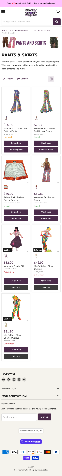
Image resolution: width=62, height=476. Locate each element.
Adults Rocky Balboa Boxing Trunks (14, 199)
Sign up (45, 417)
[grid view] (51, 79)
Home (4, 30)
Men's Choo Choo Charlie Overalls (12, 336)
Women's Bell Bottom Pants (44, 199)
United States (29, 430)
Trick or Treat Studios (12, 203)
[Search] (57, 21)
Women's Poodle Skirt (14, 266)
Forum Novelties (40, 203)
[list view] (57, 79)
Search (31, 467)
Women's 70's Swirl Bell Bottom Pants (15, 130)
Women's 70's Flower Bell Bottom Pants (44, 130)
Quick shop (16, 143)
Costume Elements (19, 30)
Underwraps (8, 134)
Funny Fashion (40, 272)
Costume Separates (41, 30)
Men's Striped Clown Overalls (44, 268)
